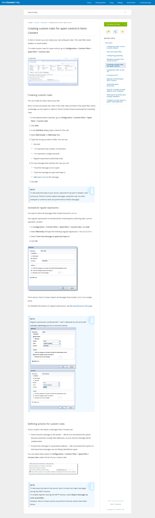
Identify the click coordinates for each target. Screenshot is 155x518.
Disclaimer (118, 504)
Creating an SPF (112, 75)
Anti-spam (44, 22)
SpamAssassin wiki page (82, 306)
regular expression (70, 231)
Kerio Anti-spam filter (114, 52)
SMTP (41, 491)
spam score (41, 177)
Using (111, 3)
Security (36, 22)
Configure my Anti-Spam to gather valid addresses (116, 101)
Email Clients (131, 3)
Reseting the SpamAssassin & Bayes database (116, 95)
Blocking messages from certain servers (115, 60)
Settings (120, 3)
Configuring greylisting (115, 56)
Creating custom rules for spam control (115, 65)
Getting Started (100, 3)
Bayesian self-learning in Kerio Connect (115, 79)
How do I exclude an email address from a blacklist (116, 90)
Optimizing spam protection (113, 85)
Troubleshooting (145, 3)
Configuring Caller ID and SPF (115, 70)
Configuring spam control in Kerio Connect (116, 47)
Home (89, 3)
